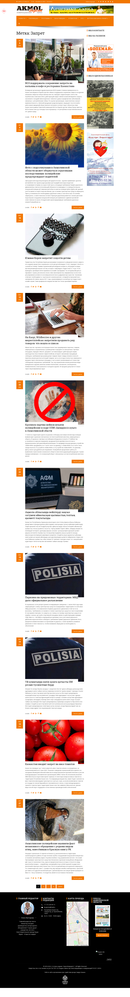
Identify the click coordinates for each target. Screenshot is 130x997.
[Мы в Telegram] (108, 1)
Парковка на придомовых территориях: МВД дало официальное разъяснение (51, 599)
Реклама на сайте (40, 1)
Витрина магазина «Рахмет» (97, 18)
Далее (60, 886)
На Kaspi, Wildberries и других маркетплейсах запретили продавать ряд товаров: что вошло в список (50, 340)
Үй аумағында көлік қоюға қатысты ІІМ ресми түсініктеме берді (49, 683)
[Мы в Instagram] (103, 1)
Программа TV (46, 18)
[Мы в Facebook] (98, 1)
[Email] (40, 117)
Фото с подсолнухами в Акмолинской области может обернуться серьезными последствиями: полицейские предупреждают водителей (48, 172)
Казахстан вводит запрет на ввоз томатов (50, 764)
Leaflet (77, 945)
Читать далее (77, 117)
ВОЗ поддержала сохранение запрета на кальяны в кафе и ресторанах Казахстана (49, 85)
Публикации (33, 18)
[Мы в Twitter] (101, 1)
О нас (32, 1)
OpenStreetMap (84, 945)
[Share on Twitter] (33, 117)
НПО (82, 18)
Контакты (49, 1)
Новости (22, 18)
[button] (77, 922)
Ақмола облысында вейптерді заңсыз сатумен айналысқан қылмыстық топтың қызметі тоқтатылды (50, 515)
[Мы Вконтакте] (105, 1)
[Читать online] (102, 915)
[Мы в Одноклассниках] (110, 1)
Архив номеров (102, 935)
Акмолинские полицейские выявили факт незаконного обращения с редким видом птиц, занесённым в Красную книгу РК (50, 846)
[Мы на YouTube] (113, 1)
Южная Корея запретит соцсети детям (48, 257)
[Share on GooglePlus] (35, 117)
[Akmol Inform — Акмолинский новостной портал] (29, 9)
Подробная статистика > (109, 959)
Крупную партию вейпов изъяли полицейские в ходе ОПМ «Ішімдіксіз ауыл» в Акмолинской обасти (51, 427)
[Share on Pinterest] (38, 117)
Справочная (72, 18)
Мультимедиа (59, 18)
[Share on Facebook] (31, 117)
